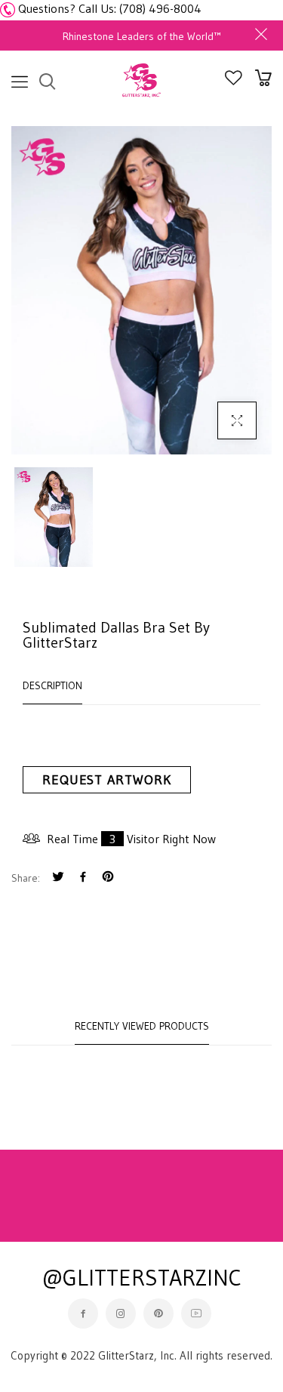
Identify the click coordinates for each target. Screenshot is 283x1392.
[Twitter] (58, 878)
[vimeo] (107, 878)
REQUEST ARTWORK (106, 779)
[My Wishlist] (234, 80)
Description (52, 685)
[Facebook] (83, 878)
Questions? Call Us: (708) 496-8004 (109, 8)
